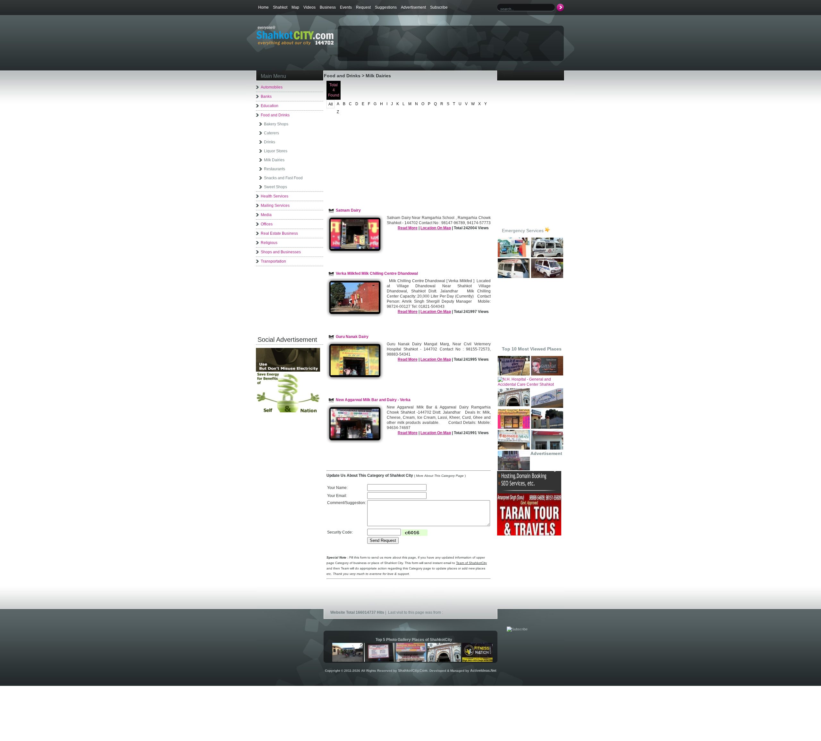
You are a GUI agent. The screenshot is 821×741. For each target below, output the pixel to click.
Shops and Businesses (281, 252)
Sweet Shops (275, 187)
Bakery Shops (276, 124)
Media (266, 215)
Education (269, 106)
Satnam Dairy (348, 210)
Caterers (271, 133)
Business (328, 7)
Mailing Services (275, 205)
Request (363, 7)
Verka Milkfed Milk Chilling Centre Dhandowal (377, 273)
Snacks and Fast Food (283, 178)
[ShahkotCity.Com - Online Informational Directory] (295, 44)
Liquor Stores (275, 151)
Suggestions (386, 7)
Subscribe (439, 7)
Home (263, 7)
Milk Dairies (274, 160)
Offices (267, 224)
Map (295, 7)
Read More (408, 228)
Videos (309, 7)
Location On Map (435, 228)
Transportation (273, 261)
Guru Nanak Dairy (352, 336)
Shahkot (280, 7)
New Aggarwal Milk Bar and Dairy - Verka (373, 400)
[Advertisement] (413, 37)
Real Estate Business (279, 233)
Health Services (274, 196)
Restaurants (274, 169)
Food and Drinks (275, 115)
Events (346, 7)
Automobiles (272, 87)
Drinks (269, 142)
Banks (266, 96)
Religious (269, 242)
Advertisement (413, 7)
